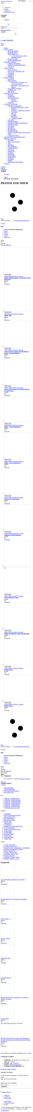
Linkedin (13, 1069)
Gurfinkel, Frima (10, 846)
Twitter (8, 1069)
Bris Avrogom (9, 820)
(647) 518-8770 (14, 1063)
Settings (3, 168)
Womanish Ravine (6, 978)
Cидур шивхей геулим (11, 597)
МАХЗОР (9, 792)
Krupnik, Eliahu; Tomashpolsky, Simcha (17, 848)
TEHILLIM (9, 789)
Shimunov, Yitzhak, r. (11, 857)
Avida (7, 813)
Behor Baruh (9, 817)
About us (6, 1095)
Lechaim (8, 832)
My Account (7, 1098)
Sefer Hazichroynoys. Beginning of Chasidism (14, 899)
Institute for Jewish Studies (13, 826)
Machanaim (9, 834)
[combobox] (9, 28)
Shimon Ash (9, 855)
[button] (9, 276)
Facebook (3, 1069)
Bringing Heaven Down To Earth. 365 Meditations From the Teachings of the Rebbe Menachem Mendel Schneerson (15, 1040)
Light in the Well (5, 958)
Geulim (7, 824)
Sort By (3, 220)
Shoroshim (8, 837)
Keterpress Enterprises (12, 829)
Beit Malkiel (9, 818)
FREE (8, 823)
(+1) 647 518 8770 (7, 40)
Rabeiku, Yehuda (10, 852)
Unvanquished (5, 1018)
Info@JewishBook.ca (16, 1064)
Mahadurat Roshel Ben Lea (13, 849)
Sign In (6, 9)
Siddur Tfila (8, 315)
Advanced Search (6, 30)
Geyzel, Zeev (9, 844)
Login (6, 1104)
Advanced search (9, 1103)
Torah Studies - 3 (5, 919)
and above (11, 808)
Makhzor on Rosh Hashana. (12, 535)
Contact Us (7, 10)
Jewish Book (9, 828)
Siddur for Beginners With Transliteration (16, 633)
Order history (8, 1101)
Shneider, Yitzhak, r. (11, 859)
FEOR (7, 821)
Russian (6, 19)
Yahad (7, 839)
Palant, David (9, 851)
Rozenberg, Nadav (11, 854)
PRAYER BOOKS (11, 791)
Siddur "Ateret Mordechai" (12, 427)
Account (3, 166)
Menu (2, 45)
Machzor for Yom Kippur (11, 499)
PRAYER (9, 788)
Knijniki (8, 831)
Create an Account (9, 12)
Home (6, 177)
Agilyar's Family (5, 938)
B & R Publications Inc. (12, 815)
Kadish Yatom (8, 670)
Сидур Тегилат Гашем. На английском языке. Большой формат (16, 352)
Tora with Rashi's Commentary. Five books (13, 879)
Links (2, 3)
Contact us (7, 1096)
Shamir (8, 835)
